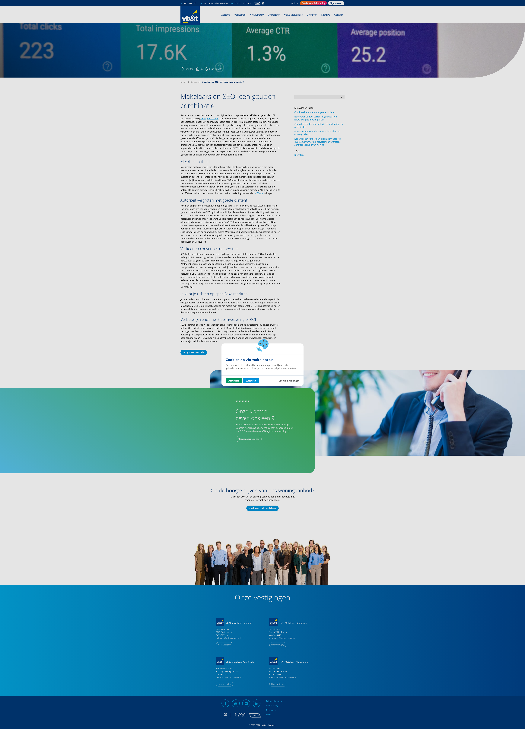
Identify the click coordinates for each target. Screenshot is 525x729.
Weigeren (251, 380)
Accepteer (233, 380)
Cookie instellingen (288, 380)
